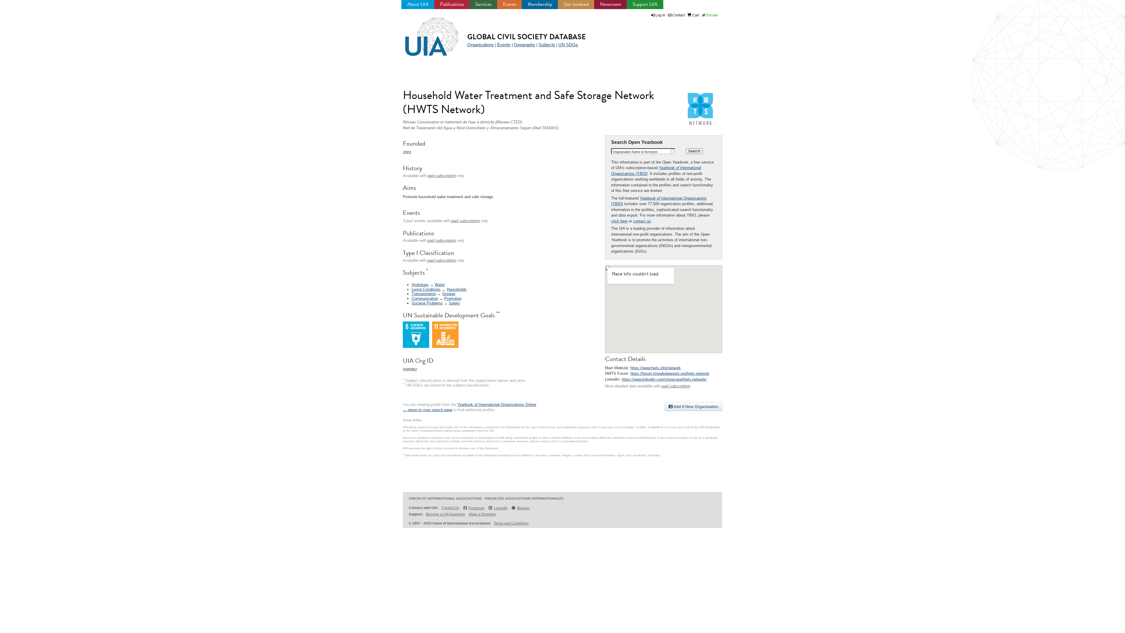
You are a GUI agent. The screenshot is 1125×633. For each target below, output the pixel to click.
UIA (425, 33)
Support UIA (645, 4)
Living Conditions (426, 289)
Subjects (546, 44)
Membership (540, 4)
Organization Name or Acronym (635, 152)
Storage (448, 294)
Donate (711, 15)
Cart (695, 15)
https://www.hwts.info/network (655, 368)
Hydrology (420, 285)
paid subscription (676, 386)
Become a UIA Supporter (445, 514)
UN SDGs (568, 44)
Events (509, 4)
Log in (660, 15)
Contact (678, 15)
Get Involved (576, 4)
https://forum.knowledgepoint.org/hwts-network (669, 373)
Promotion (452, 298)
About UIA (418, 4)
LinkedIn (500, 508)
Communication (425, 298)
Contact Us (450, 508)
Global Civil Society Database (526, 36)
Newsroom (610, 4)
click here (619, 221)
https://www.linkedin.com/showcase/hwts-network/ (664, 379)
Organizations (480, 44)
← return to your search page (427, 410)
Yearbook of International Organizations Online (496, 404)
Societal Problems (427, 303)
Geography (524, 44)
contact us (642, 221)
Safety (454, 303)
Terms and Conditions (511, 523)
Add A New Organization (695, 406)
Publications (452, 4)
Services (483, 4)
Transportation (424, 294)
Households (457, 289)
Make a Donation (482, 514)
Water (440, 285)
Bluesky (523, 508)
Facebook (476, 508)
